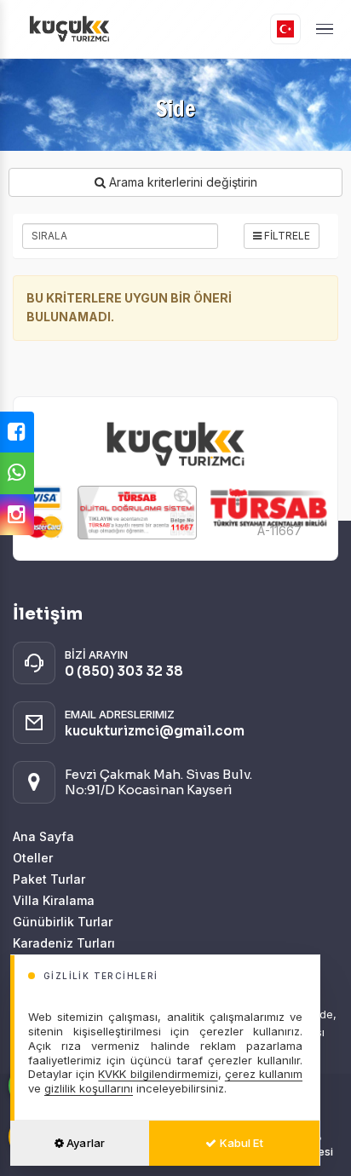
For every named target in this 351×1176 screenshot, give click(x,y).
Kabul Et (240, 1143)
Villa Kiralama (54, 900)
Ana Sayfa (43, 836)
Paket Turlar (49, 879)
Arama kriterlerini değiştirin (181, 182)
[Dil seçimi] (285, 29)
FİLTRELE (286, 235)
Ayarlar (84, 1143)
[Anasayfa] (126, 29)
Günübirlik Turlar (62, 921)
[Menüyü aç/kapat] (324, 29)
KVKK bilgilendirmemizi (157, 1074)
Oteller (33, 857)
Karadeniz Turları (64, 943)
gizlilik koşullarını (88, 1088)
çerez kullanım (263, 1074)
